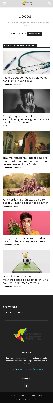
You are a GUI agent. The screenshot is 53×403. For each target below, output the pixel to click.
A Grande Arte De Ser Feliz (13, 84)
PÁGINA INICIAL (34, 33)
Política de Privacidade (18, 395)
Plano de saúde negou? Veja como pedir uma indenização (25, 79)
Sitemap (40, 395)
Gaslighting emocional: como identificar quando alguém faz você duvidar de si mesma (26, 119)
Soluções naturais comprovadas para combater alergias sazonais (24, 239)
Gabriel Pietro (8, 126)
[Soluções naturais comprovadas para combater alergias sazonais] (26, 223)
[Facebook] (26, 385)
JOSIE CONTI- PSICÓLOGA (14, 312)
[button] (4, 3)
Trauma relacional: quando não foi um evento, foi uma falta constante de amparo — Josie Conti (26, 161)
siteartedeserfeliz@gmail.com (30, 369)
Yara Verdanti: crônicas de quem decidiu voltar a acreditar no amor (25, 201)
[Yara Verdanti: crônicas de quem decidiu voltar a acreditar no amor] (26, 184)
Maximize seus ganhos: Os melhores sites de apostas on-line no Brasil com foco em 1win (25, 280)
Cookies (32, 395)
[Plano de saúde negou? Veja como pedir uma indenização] (26, 62)
